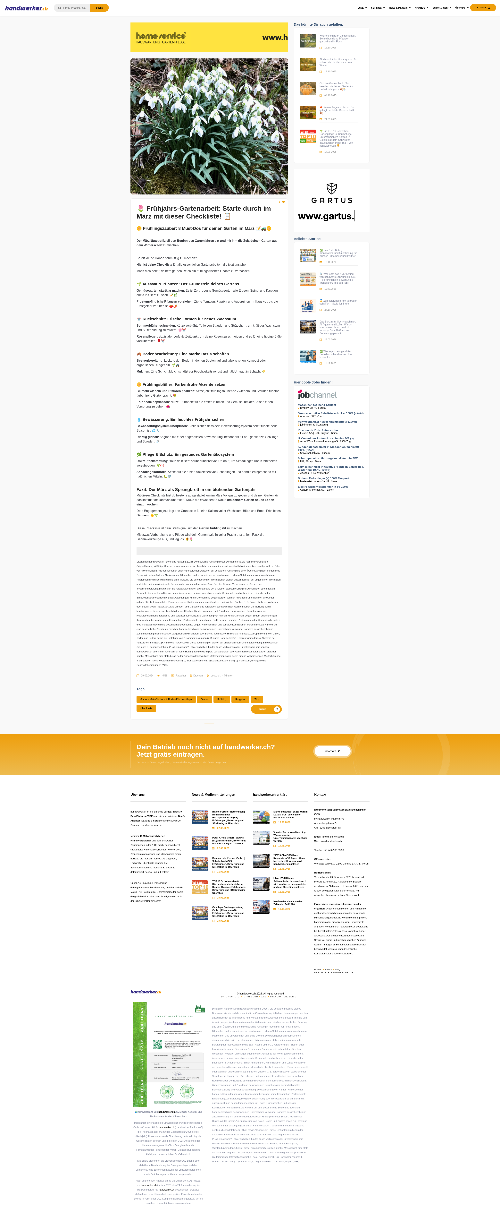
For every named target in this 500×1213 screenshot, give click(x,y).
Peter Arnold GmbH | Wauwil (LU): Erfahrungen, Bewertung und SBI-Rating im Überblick (229, 840)
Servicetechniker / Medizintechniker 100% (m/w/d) (331, 413)
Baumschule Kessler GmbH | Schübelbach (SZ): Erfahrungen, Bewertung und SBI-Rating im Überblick (228, 862)
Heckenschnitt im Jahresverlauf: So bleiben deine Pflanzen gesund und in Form (338, 38)
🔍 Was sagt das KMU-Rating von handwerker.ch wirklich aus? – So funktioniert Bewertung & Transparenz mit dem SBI (338, 278)
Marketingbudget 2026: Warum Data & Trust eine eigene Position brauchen (290, 814)
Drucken (198, 675)
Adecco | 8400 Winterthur (314, 472)
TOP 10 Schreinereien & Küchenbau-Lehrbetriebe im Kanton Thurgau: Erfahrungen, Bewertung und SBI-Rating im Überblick (229, 887)
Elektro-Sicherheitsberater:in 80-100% (323, 486)
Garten (204, 699)
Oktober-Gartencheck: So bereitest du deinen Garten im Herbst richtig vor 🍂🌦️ (336, 86)
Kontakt (331, 751)
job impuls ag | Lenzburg (314, 424)
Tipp (256, 699)
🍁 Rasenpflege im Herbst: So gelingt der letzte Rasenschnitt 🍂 (337, 110)
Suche (99, 7)
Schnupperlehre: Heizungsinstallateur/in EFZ (328, 458)
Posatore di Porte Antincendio (318, 430)
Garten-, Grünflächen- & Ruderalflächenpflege (166, 699)
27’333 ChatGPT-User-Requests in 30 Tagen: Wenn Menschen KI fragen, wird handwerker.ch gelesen (289, 859)
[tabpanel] (209, 126)
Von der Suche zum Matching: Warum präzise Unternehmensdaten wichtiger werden (290, 836)
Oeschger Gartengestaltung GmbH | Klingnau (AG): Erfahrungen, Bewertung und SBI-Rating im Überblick (228, 911)
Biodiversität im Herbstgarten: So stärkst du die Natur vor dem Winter (338, 62)
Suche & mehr (440, 7)
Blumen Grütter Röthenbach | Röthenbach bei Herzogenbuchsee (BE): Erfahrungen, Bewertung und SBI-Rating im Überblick (228, 817)
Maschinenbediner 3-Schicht (317, 404)
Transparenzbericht (285, 997)
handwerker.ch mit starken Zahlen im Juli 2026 (288, 903)
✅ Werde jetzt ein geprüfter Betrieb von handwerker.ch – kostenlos (336, 354)
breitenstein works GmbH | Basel (318, 481)
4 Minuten (227, 675)
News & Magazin (398, 7)
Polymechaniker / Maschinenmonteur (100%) (327, 421)
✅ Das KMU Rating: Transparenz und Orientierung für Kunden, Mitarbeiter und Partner (338, 253)
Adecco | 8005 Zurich (312, 416)
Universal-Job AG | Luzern (315, 453)
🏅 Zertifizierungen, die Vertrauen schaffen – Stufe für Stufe (338, 302)
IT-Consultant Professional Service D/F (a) (326, 438)
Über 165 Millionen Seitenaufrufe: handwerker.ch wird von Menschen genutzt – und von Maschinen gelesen (289, 883)
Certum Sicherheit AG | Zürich (317, 489)
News (328, 969)
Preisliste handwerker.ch (333, 972)
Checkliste (146, 708)
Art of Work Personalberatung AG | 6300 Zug (325, 441)
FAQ (337, 969)
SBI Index (376, 7)
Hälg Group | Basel (310, 461)
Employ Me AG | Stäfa (313, 407)
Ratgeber (240, 699)
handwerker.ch (166, 1112)
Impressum (250, 997)
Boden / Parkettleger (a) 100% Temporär (324, 478)
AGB (264, 997)
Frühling (221, 699)
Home (318, 969)
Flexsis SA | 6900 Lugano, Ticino (319, 433)
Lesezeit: (216, 675)
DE (362, 7)
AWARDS (420, 7)
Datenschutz (230, 997)
